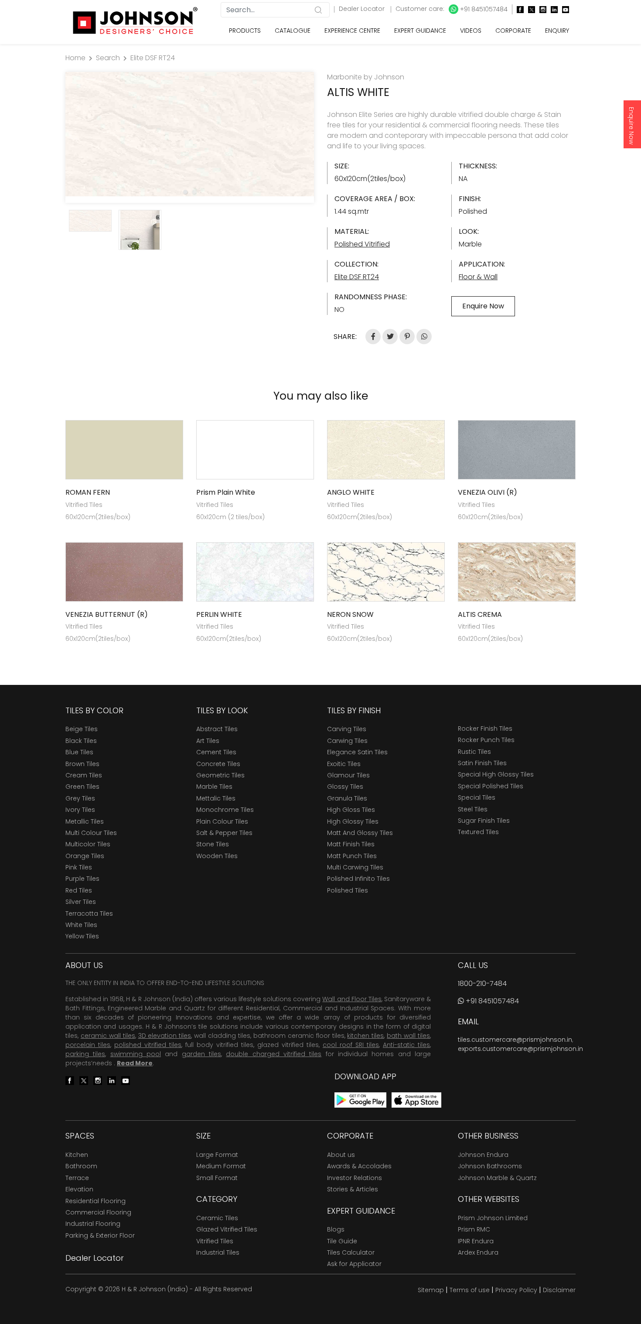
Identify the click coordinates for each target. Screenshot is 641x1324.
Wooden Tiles (217, 856)
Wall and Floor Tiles (351, 999)
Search (108, 58)
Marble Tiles (214, 786)
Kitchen (76, 1154)
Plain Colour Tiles (222, 821)
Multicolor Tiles (87, 844)
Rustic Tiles (474, 751)
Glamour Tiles (348, 775)
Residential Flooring (95, 1201)
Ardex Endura (478, 1252)
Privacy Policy (516, 1290)
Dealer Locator (362, 8)
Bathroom (81, 1166)
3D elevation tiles (164, 1035)
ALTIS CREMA (480, 614)
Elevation (79, 1189)
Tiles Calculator (351, 1252)
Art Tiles (207, 740)
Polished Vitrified (362, 244)
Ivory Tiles (80, 809)
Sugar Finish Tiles (484, 820)
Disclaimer (559, 1290)
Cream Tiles (83, 775)
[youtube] (563, 9)
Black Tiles (81, 740)
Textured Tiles (478, 832)
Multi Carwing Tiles (355, 867)
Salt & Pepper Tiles (224, 832)
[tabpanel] (189, 134)
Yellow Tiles (82, 936)
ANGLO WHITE (351, 492)
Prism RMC (474, 1229)
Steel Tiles (473, 809)
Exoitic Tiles (344, 764)
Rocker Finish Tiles (485, 728)
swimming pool (135, 1054)
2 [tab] (194, 192)
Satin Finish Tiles (482, 763)
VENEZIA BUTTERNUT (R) (106, 614)
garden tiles (201, 1054)
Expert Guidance (420, 30)
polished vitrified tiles (147, 1044)
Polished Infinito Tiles (358, 878)
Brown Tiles (82, 764)
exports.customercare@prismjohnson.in (520, 1048)
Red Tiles (78, 890)
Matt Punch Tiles (352, 856)
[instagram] (540, 9)
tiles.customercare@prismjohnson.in (515, 1039)
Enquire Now (631, 125)
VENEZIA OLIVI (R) (487, 492)
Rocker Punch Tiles (486, 740)
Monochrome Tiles (225, 809)
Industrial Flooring (92, 1223)
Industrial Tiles (217, 1252)
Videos (470, 30)
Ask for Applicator (354, 1263)
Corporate (513, 30)
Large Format (217, 1154)
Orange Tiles (84, 856)
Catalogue (292, 30)
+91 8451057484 (483, 9)
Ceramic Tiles (217, 1218)
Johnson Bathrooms (490, 1166)
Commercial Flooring (98, 1212)
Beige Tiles (81, 729)
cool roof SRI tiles (351, 1044)
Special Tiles (476, 797)
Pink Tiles (78, 867)
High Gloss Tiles (351, 809)
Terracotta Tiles (89, 913)
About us (341, 1154)
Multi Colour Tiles (91, 832)
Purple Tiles (82, 878)
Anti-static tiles (406, 1044)
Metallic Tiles (84, 821)
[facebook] (518, 9)
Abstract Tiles (217, 729)
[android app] (360, 1100)
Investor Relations (354, 1177)
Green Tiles (82, 786)
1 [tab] (185, 192)
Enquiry (557, 30)
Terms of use (470, 1290)
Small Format (217, 1177)
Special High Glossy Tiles (496, 774)
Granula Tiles (347, 798)
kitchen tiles (365, 1035)
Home (75, 58)
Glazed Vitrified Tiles (226, 1229)
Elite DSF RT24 (152, 58)
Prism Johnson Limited (493, 1218)
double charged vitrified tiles (273, 1054)
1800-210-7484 (482, 983)
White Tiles (81, 924)
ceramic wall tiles (108, 1035)
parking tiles (85, 1054)
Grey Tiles (80, 798)
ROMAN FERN (87, 492)
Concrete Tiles (218, 764)
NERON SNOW (350, 614)
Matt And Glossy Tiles (360, 832)
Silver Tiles (80, 901)
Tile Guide (342, 1241)
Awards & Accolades (359, 1166)
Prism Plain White (225, 492)
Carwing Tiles (347, 740)
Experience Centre (352, 30)
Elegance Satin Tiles (357, 752)
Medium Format (221, 1166)
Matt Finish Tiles (351, 844)
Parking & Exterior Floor (100, 1235)
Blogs (335, 1229)
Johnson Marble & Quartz (497, 1177)
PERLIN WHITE (219, 614)
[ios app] (416, 1100)
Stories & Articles (352, 1189)
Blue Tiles (79, 752)
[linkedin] (552, 9)
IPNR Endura (476, 1241)
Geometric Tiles (220, 775)
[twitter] (529, 9)
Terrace (77, 1177)
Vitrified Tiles (214, 1241)
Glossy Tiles (345, 786)
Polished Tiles (347, 890)
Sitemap (431, 1290)
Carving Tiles (346, 729)
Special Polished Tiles (490, 786)
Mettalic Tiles (215, 798)
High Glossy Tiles (352, 821)
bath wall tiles (408, 1035)
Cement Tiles (216, 752)
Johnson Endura (483, 1154)
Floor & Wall (478, 277)
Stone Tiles (212, 844)
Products (245, 30)
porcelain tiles (87, 1044)
